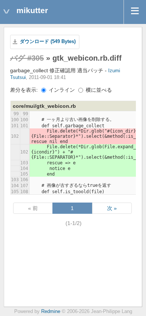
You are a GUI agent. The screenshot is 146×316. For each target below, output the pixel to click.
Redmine (50, 311)
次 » (112, 208)
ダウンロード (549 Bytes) (48, 41)
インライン (61, 90)
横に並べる (98, 90)
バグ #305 (27, 58)
